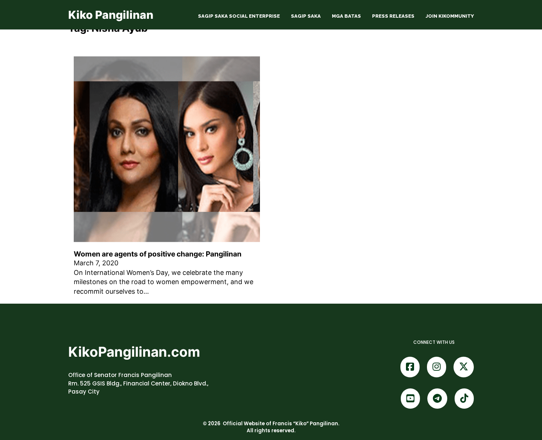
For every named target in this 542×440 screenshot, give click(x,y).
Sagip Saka (306, 16)
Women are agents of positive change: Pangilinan (158, 253)
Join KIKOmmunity (449, 16)
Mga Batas (346, 16)
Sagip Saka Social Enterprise (239, 16)
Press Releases (393, 16)
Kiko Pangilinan (110, 14)
